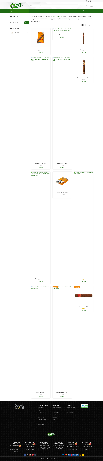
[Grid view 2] (80, 25)
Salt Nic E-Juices (42, 417)
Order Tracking (56, 412)
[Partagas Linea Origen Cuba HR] (83, 66)
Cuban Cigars (48, 25)
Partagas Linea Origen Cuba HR (84, 77)
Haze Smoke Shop (57, 16)
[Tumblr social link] (35, 455)
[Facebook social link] (86, 1)
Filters (91, 25)
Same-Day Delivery (57, 407)
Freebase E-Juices (42, 414)
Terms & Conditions (71, 407)
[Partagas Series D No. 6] (62, 30)
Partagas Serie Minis (62, 163)
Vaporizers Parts (42, 410)
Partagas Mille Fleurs (41, 392)
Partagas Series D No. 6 (62, 34)
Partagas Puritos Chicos (41, 49)
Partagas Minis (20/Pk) (62, 192)
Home (32, 25)
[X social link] (88, 1)
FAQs (54, 419)
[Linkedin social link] (92, 1)
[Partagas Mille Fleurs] (41, 338)
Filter (26, 22)
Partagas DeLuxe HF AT (41, 163)
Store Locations (56, 410)
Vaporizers (40, 407)
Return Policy (70, 410)
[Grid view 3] (83, 25)
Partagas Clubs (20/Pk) (83, 278)
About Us (55, 414)
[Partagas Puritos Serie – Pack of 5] (41, 224)
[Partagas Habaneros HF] (83, 37)
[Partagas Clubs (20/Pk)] (83, 224)
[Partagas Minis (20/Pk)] (62, 181)
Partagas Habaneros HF (84, 49)
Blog (54, 422)
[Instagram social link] (30, 455)
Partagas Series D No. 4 (84, 306)
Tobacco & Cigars (40, 25)
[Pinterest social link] (90, 1)
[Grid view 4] (85, 25)
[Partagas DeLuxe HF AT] (41, 109)
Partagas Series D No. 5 (62, 392)
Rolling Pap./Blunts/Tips (43, 422)
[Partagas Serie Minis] (62, 109)
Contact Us (55, 417)
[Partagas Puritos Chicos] (41, 37)
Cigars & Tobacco (42, 419)
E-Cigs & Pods (41, 412)
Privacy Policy (70, 412)
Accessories (41, 424)
